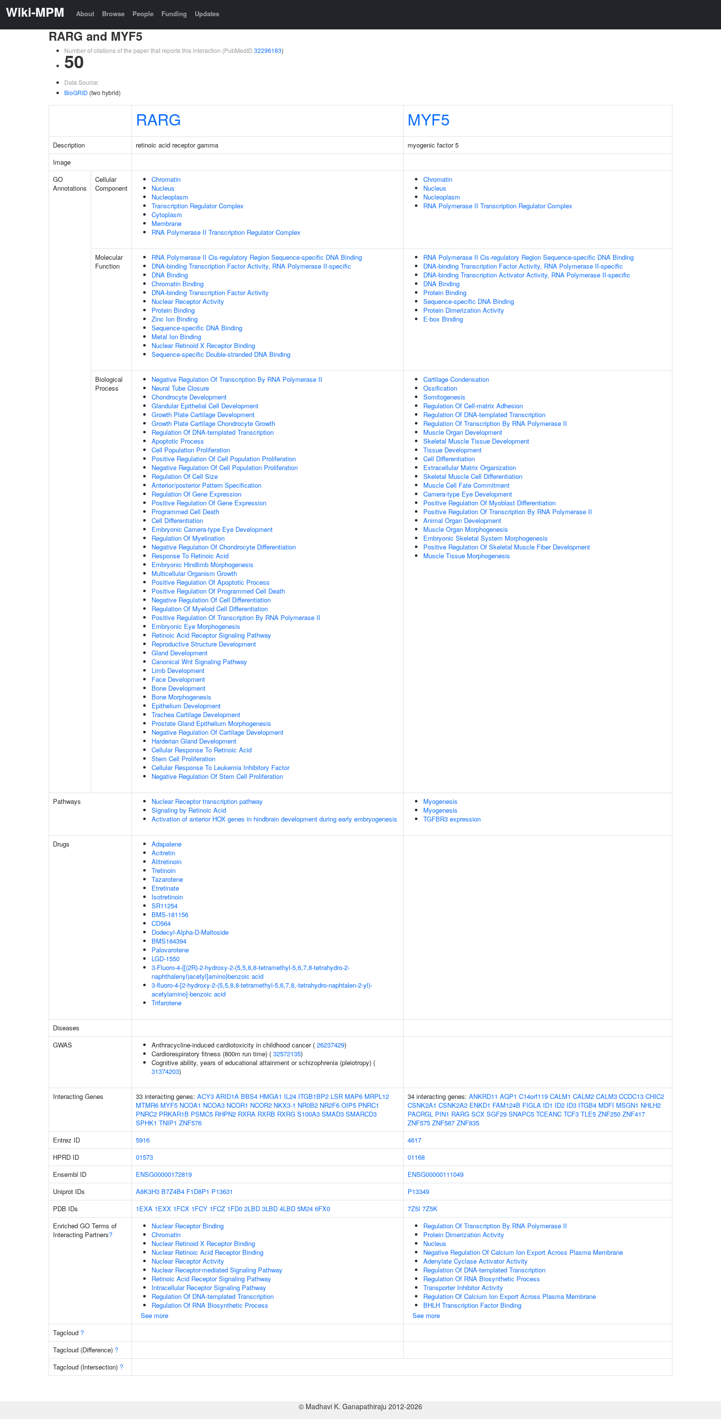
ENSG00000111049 (436, 1174)
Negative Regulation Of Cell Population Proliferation (225, 467)
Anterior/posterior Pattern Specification (206, 485)
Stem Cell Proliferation (183, 758)
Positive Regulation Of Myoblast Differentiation (489, 502)
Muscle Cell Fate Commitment (466, 485)
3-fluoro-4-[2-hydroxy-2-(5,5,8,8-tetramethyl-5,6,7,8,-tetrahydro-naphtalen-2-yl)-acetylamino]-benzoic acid (262, 989)
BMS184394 (169, 941)
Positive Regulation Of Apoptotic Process (211, 582)
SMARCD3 (361, 1114)
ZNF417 (633, 1114)
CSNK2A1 (422, 1105)
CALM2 (583, 1096)
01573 (144, 1157)
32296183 (268, 50)
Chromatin (166, 179)
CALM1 (560, 1096)
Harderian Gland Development (194, 741)
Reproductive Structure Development (204, 643)
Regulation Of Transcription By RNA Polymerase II (495, 423)
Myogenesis (440, 801)
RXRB (266, 1114)
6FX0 (322, 1208)
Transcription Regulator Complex (198, 205)
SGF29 (497, 1114)
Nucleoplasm (170, 196)
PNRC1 (368, 1105)
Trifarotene (166, 1002)
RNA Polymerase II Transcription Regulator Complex (226, 232)
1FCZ (217, 1208)
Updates (207, 13)
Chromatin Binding (178, 283)
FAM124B (506, 1105)
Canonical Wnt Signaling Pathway (199, 661)
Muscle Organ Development (462, 432)
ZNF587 (443, 1122)
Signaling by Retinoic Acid (189, 810)
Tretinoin (164, 870)
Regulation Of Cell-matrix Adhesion (473, 405)
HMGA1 (270, 1096)
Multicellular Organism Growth (194, 573)
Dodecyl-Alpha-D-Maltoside (190, 932)
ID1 (548, 1105)
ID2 (560, 1105)
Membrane (166, 223)
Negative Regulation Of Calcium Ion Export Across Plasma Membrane (523, 1252)
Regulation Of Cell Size (185, 476)
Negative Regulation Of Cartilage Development (217, 732)
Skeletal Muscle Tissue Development (476, 441)
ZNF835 (468, 1122)
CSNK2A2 (452, 1105)
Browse (113, 13)
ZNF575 (419, 1122)
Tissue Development (452, 449)
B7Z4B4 (172, 1191)
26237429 (330, 1044)
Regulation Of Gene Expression (196, 493)
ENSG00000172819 (164, 1174)
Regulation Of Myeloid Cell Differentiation (210, 608)
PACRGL (420, 1114)
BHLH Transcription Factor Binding (472, 1305)
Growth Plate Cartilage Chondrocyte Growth (213, 423)
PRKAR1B (174, 1114)
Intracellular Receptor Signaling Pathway (209, 1287)
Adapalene (166, 843)
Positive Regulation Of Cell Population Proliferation (224, 458)
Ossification (440, 388)
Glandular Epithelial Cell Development (205, 405)
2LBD (252, 1208)
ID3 (571, 1105)
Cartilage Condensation (456, 379)
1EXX (162, 1208)
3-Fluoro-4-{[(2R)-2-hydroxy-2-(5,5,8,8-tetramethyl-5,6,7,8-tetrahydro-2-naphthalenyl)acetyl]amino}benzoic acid (251, 972)
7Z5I (414, 1208)
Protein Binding (173, 310)
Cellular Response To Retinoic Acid (202, 749)
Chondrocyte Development (189, 396)
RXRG (286, 1114)
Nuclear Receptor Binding (188, 1225)
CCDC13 (631, 1096)
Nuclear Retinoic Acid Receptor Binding (207, 1252)
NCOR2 (261, 1105)
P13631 (222, 1191)
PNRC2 (146, 1114)
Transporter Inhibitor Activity (463, 1287)
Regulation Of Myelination (188, 538)
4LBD (287, 1208)
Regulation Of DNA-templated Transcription (213, 432)
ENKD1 (479, 1105)
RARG (158, 118)
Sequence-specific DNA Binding (197, 327)
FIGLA (531, 1105)
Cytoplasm (167, 214)
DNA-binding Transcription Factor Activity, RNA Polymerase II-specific (251, 266)
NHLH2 (651, 1105)
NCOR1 (237, 1105)
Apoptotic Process (178, 441)
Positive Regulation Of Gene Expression (209, 502)
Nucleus (163, 188)
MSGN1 (627, 1105)
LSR (337, 1096)
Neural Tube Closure (180, 388)
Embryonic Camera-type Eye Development (212, 529)
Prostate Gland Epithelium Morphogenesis (211, 723)
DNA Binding (170, 274)
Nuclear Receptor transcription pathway (207, 801)
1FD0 (234, 1208)
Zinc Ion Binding (175, 319)
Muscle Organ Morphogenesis (465, 529)
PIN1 (442, 1114)
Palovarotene (170, 949)
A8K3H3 (147, 1191)
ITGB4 (587, 1105)
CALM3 (606, 1096)
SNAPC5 (521, 1114)
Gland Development (179, 652)
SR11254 (165, 905)
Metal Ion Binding (176, 336)
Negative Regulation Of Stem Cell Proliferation (217, 776)
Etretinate (165, 888)
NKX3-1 (285, 1105)
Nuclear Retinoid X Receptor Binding (203, 345)
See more (154, 1315)
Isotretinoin (167, 896)
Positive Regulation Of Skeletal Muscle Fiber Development (506, 546)
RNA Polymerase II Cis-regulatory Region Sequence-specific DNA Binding (257, 257)
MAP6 (353, 1096)
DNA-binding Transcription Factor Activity (210, 292)
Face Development (178, 679)
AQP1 (508, 1096)
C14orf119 (533, 1096)
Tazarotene (167, 879)
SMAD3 (333, 1114)
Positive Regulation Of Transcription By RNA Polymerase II (236, 617)
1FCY (199, 1208)
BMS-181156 (170, 914)
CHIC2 (654, 1096)
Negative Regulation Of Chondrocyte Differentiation (224, 546)
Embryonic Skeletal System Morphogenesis (485, 538)
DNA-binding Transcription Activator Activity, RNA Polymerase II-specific (526, 274)
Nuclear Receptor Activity (188, 301)
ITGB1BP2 (313, 1096)
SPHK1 (146, 1122)
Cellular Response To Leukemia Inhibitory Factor (220, 767)
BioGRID (76, 92)
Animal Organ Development (462, 520)
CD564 (161, 923)
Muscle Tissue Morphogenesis (466, 555)
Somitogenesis (444, 396)
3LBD (270, 1208)
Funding (174, 13)
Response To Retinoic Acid (190, 555)
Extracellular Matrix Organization (469, 467)
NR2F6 (329, 1105)
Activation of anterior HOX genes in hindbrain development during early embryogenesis (274, 818)
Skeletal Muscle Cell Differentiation (472, 476)
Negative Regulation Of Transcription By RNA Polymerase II (237, 379)
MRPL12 (376, 1096)
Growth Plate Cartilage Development (203, 414)
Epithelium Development (186, 705)
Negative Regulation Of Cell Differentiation (211, 599)
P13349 (418, 1191)
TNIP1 (168, 1122)
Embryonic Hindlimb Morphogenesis (203, 564)
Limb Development (178, 670)
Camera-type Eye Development (467, 493)
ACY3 (205, 1096)
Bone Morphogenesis (181, 696)
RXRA (247, 1114)
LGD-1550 (166, 958)
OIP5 (348, 1105)
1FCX (181, 1208)
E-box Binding (443, 319)
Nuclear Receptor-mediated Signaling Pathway (217, 1269)
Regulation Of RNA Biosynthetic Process (210, 1305)
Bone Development (179, 688)
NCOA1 (190, 1105)
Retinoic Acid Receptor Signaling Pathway (211, 635)
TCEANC (549, 1114)
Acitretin (163, 852)
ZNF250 (609, 1114)
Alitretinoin (166, 861)
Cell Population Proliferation (191, 449)
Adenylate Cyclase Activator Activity (475, 1261)
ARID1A (227, 1096)
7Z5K (430, 1208)
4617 (414, 1140)
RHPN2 (225, 1114)
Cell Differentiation (177, 520)
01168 (416, 1157)
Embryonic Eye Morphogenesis (196, 626)
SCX (478, 1114)
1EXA (144, 1208)
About (85, 13)
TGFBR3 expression (452, 818)
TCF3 (571, 1114)
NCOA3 (214, 1105)
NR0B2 (308, 1105)
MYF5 (429, 118)
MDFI (606, 1105)
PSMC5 (202, 1114)
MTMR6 (147, 1105)
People (143, 13)
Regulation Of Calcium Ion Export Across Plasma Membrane (509, 1296)
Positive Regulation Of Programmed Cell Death (218, 591)
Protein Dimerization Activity (463, 310)
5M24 (305, 1208)
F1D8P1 (197, 1191)
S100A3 (308, 1114)
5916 (143, 1140)
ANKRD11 (483, 1096)
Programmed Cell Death (185, 511)
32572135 (287, 1053)
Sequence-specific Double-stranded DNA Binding (221, 354)
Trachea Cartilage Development (196, 714)
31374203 (165, 1071)
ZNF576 (190, 1122)
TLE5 (588, 1114)
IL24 (290, 1096)
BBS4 (249, 1096)
